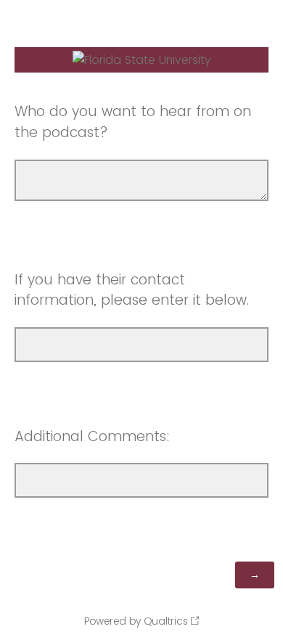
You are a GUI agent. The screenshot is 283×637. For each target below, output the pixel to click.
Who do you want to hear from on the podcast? (133, 122)
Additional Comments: (92, 436)
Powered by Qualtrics (136, 621)
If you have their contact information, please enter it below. (132, 290)
